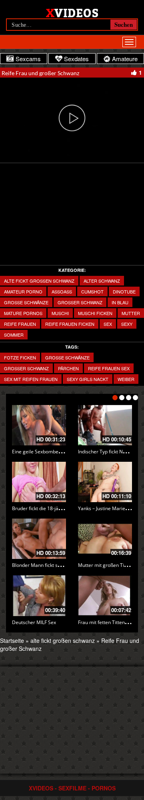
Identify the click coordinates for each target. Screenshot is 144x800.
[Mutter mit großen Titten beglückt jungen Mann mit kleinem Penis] (105, 539)
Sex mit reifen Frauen (31, 379)
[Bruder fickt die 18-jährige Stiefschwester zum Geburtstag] (39, 482)
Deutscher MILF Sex (34, 622)
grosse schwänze (67, 357)
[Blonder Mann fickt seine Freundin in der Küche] (39, 539)
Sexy (126, 324)
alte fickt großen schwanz (39, 280)
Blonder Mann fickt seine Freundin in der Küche (64, 565)
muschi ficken (95, 313)
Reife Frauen (20, 324)
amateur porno (23, 291)
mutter (131, 313)
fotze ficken (20, 357)
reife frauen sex (109, 368)
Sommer (14, 334)
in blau (120, 302)
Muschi (60, 313)
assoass (62, 291)
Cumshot (92, 291)
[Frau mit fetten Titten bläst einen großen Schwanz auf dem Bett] (105, 595)
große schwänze (26, 302)
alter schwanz (102, 280)
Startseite (12, 640)
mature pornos (23, 313)
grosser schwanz (80, 302)
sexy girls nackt (87, 379)
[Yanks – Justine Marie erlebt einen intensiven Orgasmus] (105, 482)
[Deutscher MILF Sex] (39, 595)
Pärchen (68, 368)
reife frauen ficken (69, 324)
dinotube (124, 291)
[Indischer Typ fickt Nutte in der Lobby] (105, 425)
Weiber (126, 379)
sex (108, 324)
